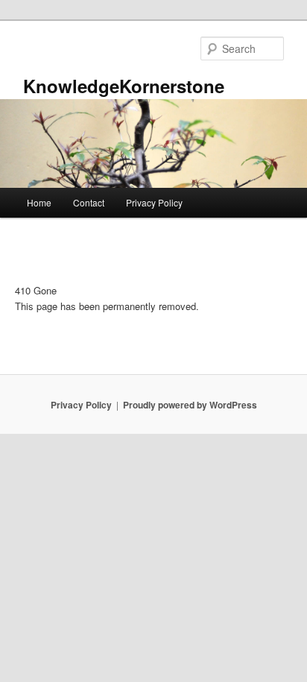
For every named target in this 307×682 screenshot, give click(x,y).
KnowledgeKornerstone (123, 85)
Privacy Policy (154, 202)
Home (39, 202)
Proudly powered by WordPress (190, 404)
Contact (88, 202)
